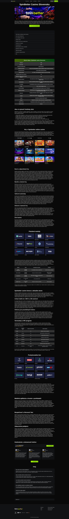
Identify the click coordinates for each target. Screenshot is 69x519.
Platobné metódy (18, 39)
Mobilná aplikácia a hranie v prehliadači (21, 46)
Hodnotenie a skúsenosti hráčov (20, 52)
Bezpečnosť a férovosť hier (20, 48)
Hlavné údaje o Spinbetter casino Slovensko (22, 34)
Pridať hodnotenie (50, 445)
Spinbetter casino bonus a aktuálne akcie (22, 41)
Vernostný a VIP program (19, 43)
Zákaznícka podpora (19, 50)
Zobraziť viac (34, 461)
